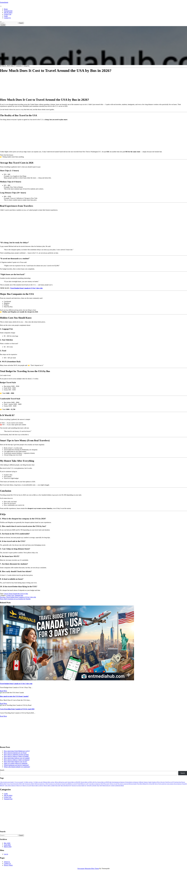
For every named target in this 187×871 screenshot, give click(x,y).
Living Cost (7, 14)
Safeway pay (19, 785)
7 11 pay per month (18, 782)
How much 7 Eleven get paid (110, 783)
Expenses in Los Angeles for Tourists (56, 783)
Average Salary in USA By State (104, 782)
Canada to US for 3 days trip (158, 782)
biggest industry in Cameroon (131, 782)
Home (6, 9)
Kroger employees (162, 783)
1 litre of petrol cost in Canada (7, 782)
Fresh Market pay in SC (83, 783)
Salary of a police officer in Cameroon (15, 763)
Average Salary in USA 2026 (73, 782)
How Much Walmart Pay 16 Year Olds (145, 783)
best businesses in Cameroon (118, 782)
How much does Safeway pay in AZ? (15, 761)
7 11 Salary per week (38, 782)
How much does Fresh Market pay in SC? (17, 751)
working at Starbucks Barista (117, 785)
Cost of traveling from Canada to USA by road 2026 (17, 709)
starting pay (84, 785)
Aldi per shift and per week (61, 782)
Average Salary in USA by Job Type (89, 782)
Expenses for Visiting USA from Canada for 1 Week (36, 783)
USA (101, 785)
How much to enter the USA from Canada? (14, 696)
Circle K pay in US (169, 782)
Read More (3, 691)
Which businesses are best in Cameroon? (16, 765)
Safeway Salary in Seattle (49, 785)
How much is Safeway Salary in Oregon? (17, 760)
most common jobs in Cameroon (174, 783)
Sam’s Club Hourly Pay (66, 785)
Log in (6, 854)
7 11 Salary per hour (28, 782)
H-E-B (102, 783)
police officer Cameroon (10, 785)
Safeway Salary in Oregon (37, 785)
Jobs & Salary (8, 12)
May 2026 (7, 843)
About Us (7, 862)
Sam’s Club (57, 785)
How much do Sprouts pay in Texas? (15, 753)
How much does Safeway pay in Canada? (17, 758)
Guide (6, 16)
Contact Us (7, 18)
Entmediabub (4, 2)
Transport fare (8, 11)
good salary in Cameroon (94, 783)
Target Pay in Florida (91, 785)
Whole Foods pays (106, 785)
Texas (98, 785)
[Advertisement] (58, 82)
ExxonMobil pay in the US (71, 783)
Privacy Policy (8, 865)
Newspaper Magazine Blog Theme (88, 868)
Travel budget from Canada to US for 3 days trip (26, 288)
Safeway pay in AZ (26, 785)
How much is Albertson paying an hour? (16, 754)
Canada (150, 782)
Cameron (146, 782)
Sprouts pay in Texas (76, 785)
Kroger (156, 783)
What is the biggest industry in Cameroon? (17, 767)
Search (21, 23)
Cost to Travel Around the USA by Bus (16, 593)
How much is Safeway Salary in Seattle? (16, 756)
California (141, 782)
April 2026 (7, 845)
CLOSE (3, 25)
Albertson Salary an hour (48, 782)
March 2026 (7, 846)
